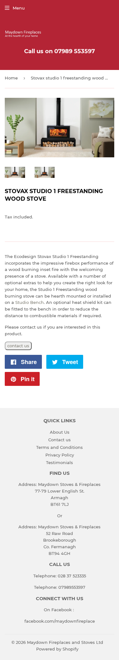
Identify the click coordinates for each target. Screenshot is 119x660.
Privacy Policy (59, 454)
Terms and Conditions (59, 447)
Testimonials (59, 462)
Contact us (59, 439)
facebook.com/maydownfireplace (59, 621)
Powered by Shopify (57, 648)
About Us (59, 432)
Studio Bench (29, 302)
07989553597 (71, 587)
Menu (19, 7)
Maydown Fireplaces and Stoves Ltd (65, 642)
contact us (18, 345)
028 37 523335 (72, 575)
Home (11, 77)
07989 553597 (74, 51)
